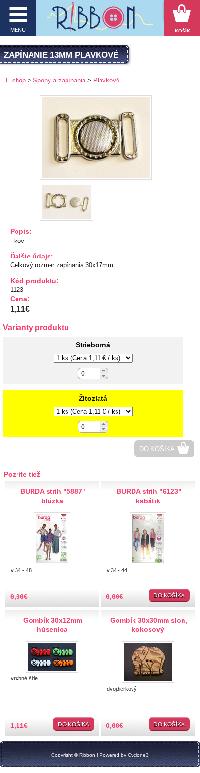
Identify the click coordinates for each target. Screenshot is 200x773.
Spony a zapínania (59, 80)
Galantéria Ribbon (100, 20)
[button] (104, 370)
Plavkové (106, 80)
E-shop (16, 80)
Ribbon (87, 754)
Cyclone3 (138, 754)
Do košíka (157, 448)
